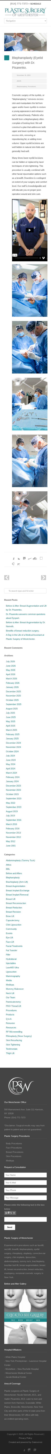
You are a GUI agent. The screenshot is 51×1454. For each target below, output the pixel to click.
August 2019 (12, 811)
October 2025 (12, 700)
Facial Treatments (14, 946)
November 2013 (13, 833)
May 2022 (10, 803)
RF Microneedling (14, 1032)
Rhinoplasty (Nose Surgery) (19, 1036)
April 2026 (10, 674)
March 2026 (11, 678)
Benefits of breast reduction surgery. (22, 630)
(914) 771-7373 (19, 3)
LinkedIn (23, 557)
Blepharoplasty (22, 86)
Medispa (10, 984)
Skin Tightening (13, 1044)
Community (11, 929)
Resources (11, 1027)
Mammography (13, 976)
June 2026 (11, 666)
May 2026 (10, 670)
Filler (8, 954)
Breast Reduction (14, 907)
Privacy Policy (25, 1438)
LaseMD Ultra (12, 967)
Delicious (39, 557)
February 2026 (12, 683)
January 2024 (12, 781)
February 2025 (12, 734)
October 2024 (12, 751)
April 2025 (10, 726)
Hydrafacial (11, 959)
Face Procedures (14, 1147)
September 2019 (13, 807)
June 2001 (11, 845)
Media (9, 980)
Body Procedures (14, 1143)
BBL (8, 869)
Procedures (32, 86)
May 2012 (10, 841)
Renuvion (10, 1023)
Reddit (28, 557)
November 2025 (13, 695)
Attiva (8, 865)
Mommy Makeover (15, 989)
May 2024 (10, 764)
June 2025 (11, 717)
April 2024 (10, 768)
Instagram (27, 1448)
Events (9, 933)
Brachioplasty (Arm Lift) (17, 882)
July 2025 (10, 713)
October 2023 (12, 794)
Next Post (43, 577)
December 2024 (13, 743)
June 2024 (11, 760)
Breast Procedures (14, 1152)
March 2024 (11, 773)
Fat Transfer (11, 950)
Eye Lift (9, 937)
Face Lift (10, 942)
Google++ (11, 562)
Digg (34, 557)
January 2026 (12, 687)
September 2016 (13, 820)
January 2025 (12, 738)
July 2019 (10, 815)
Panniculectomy (13, 1002)
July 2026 (10, 661)
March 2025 (11, 730)
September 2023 (13, 798)
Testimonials (11, 1049)
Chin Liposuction (13, 925)
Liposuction (11, 972)
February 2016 (12, 828)
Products (10, 1014)
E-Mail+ (17, 562)
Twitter (17, 557)
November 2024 (13, 747)
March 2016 (11, 824)
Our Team (10, 997)
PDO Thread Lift (13, 1006)
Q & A (8, 1019)
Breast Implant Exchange (17, 890)
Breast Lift (10, 899)
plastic (19, 81)
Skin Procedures (13, 1156)
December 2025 (13, 691)
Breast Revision (13, 912)
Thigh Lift (10, 1053)
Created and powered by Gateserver (25, 1442)
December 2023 (13, 786)
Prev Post (6, 577)
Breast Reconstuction (16, 903)
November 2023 (13, 790)
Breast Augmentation (15, 886)
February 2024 (12, 777)
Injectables (11, 963)
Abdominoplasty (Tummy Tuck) (20, 860)
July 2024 (10, 755)
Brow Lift (10, 916)
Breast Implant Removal (17, 894)
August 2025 (12, 708)
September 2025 (13, 704)
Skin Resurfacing (14, 1040)
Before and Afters (14, 873)
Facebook (11, 557)
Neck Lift (10, 993)
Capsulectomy (12, 920)
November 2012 (13, 837)
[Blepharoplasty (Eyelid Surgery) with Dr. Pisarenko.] (25, 42)
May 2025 (10, 721)
